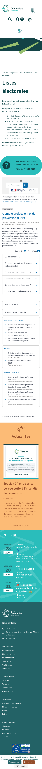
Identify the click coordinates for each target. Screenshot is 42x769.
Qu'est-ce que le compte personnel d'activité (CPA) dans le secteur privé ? (21, 327)
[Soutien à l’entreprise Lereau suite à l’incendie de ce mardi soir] (21, 461)
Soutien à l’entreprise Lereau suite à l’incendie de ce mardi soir (20, 488)
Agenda (5, 680)
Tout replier (19, 251)
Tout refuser (29, 762)
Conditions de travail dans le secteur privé (19, 199)
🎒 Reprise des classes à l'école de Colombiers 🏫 (26, 588)
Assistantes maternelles (11, 703)
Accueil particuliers (10, 197)
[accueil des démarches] (21, 180)
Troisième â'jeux (25, 569)
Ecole (4, 710)
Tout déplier (32, 251)
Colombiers (7, 726)
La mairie (5, 730)
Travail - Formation (27, 197)
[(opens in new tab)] (20, 31)
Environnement (8, 658)
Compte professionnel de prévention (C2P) (19, 202)
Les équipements (9, 733)
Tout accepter (14, 762)
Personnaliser (21, 766)
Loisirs (4, 714)
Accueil (5, 73)
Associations (7, 688)
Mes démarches (26, 73)
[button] (21, 257)
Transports (6, 661)
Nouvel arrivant (8, 651)
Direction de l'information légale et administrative (19, 416)
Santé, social (7, 665)
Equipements (7, 691)
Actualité (5, 737)
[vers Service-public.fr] (23, 191)
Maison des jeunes (9, 707)
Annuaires (6, 668)
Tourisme (5, 684)
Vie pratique (13, 73)
